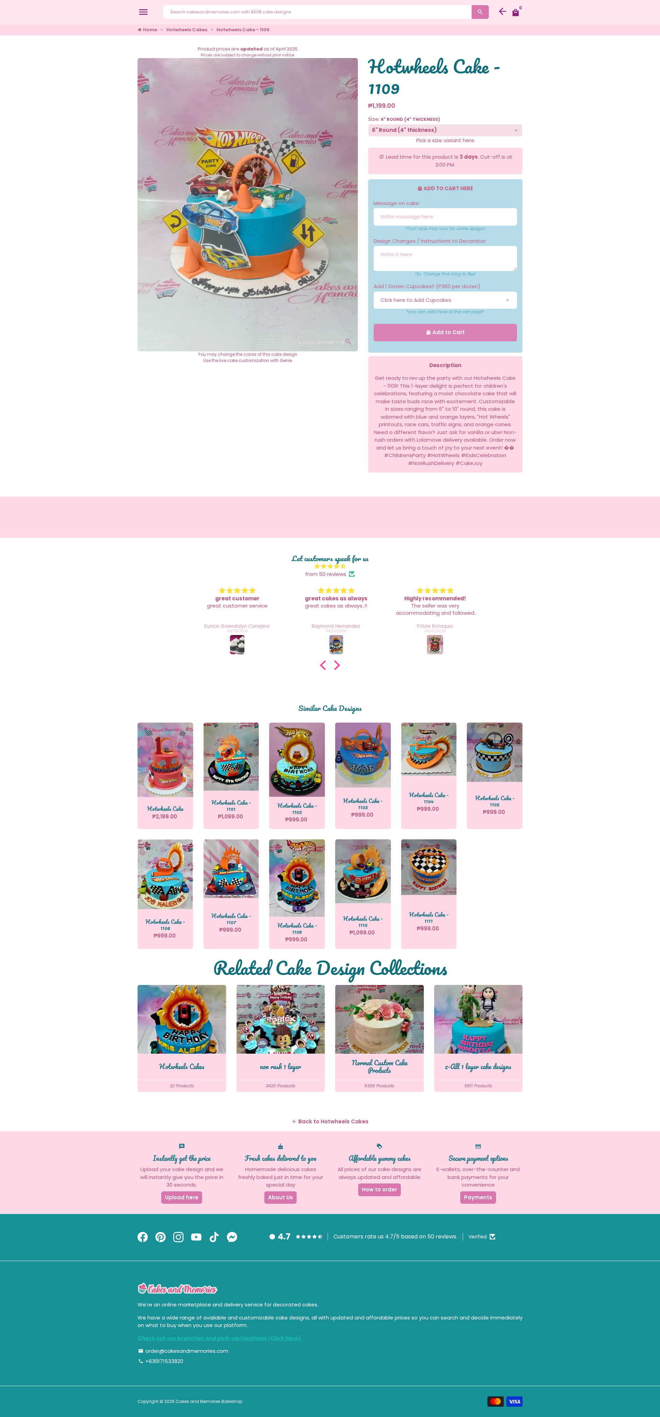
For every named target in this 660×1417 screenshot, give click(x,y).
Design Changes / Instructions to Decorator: (430, 241)
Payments (478, 1197)
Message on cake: (397, 203)
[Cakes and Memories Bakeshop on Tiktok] (214, 1237)
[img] (330, 566)
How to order (379, 1189)
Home (147, 29)
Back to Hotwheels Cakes (330, 1121)
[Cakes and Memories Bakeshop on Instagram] (178, 1237)
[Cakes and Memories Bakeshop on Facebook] (143, 1237)
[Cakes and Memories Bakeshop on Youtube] (196, 1237)
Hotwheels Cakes (186, 29)
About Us (280, 1197)
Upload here (181, 1197)
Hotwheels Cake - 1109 (243, 29)
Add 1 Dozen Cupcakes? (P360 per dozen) (427, 286)
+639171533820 (160, 1361)
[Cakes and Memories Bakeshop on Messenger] (232, 1237)
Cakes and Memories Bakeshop (209, 1401)
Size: (404, 119)
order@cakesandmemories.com (183, 1350)
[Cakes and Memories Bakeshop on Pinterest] (160, 1237)
